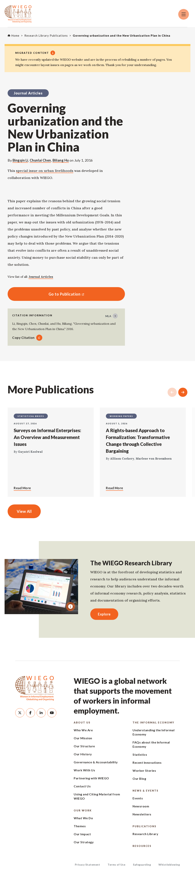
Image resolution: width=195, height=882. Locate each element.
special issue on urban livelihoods (44, 170)
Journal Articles (41, 277)
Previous (172, 392)
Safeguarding (142, 864)
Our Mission (83, 738)
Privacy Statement (87, 864)
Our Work (83, 810)
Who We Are (83, 730)
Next (182, 392)
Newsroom (141, 806)
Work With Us (84, 770)
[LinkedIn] (41, 712)
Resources (142, 845)
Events (138, 798)
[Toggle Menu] (183, 14)
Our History (83, 754)
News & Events (145, 790)
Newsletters (142, 814)
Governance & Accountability (96, 762)
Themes (80, 826)
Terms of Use (116, 864)
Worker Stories (144, 770)
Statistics (140, 754)
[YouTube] (51, 712)
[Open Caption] (70, 606)
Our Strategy (84, 842)
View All (24, 511)
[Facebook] (30, 712)
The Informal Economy (153, 722)
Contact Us (82, 786)
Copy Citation (23, 338)
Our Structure (84, 746)
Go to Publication (44, 294)
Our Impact (82, 834)
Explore (104, 614)
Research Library (145, 834)
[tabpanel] (41, 586)
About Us (82, 722)
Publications (144, 826)
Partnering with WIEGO (91, 778)
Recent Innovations (147, 762)
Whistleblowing (169, 864)
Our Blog (139, 778)
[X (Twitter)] (19, 712)
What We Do (83, 818)
